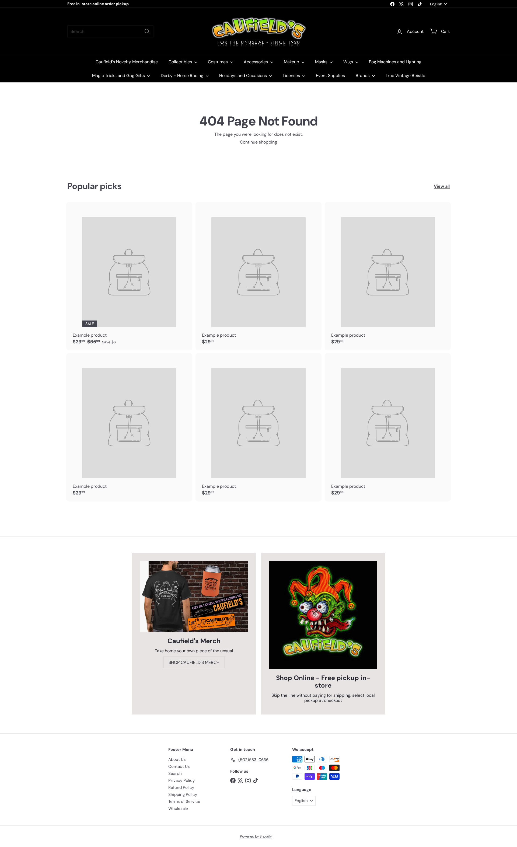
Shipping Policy (182, 794)
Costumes (218, 62)
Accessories (256, 62)
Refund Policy (181, 787)
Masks (322, 62)
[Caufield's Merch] (194, 596)
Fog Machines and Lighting (395, 62)
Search (175, 773)
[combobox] (110, 31)
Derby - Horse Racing (182, 75)
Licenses (292, 75)
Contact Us (179, 766)
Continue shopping (258, 142)
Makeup (292, 62)
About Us (177, 759)
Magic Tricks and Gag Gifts (119, 75)
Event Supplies (330, 75)
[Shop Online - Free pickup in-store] (323, 615)
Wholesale (178, 808)
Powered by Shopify (256, 836)
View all (442, 186)
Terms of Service (184, 801)
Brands (363, 75)
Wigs (348, 62)
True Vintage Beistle (405, 75)
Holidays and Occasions (243, 75)
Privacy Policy (181, 780)
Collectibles (181, 62)
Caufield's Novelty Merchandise (127, 62)
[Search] (147, 31)
